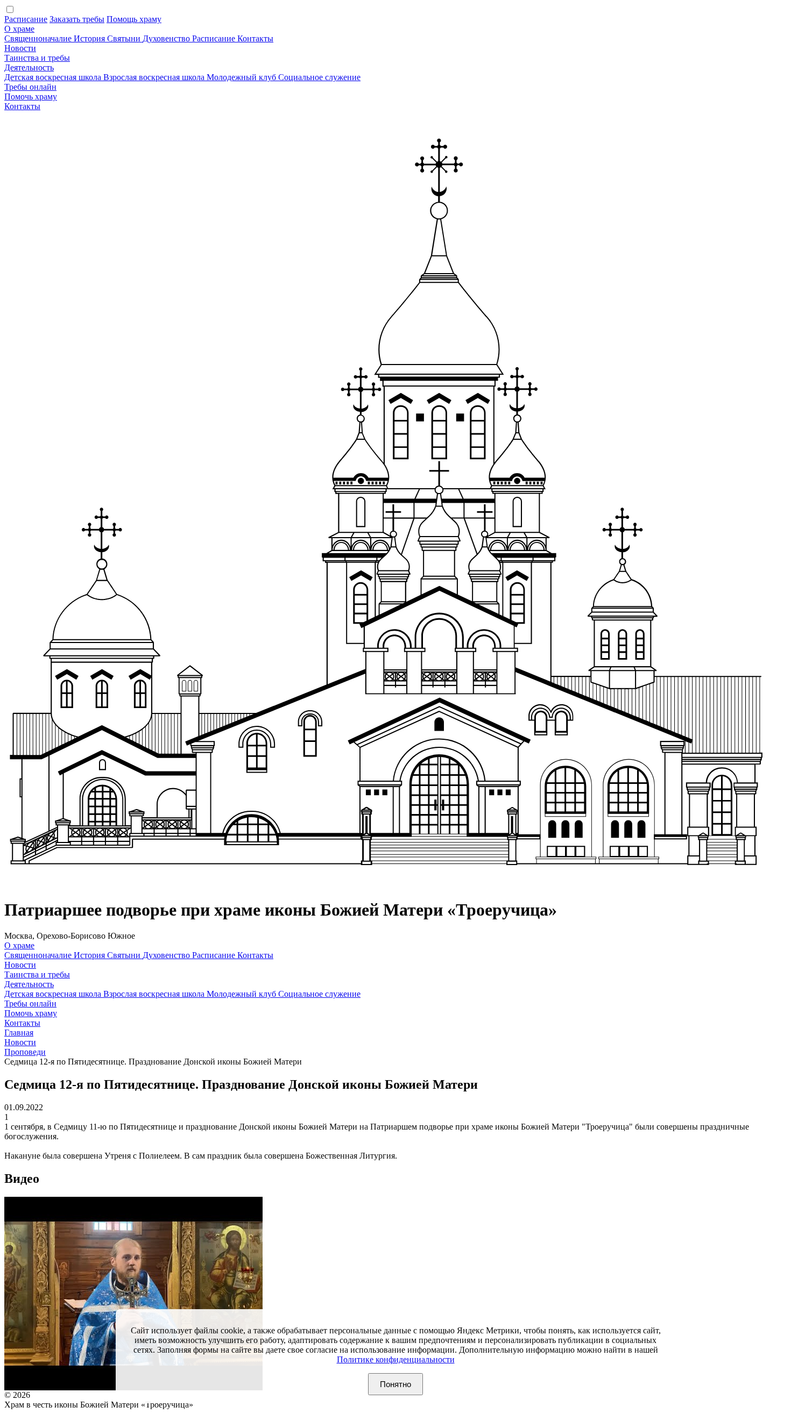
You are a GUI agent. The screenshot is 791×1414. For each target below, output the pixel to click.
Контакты (255, 38)
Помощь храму (134, 19)
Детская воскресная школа (53, 77)
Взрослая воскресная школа (155, 77)
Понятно (395, 1384)
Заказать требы (77, 19)
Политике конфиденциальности (396, 1359)
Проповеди (25, 1051)
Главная (18, 1032)
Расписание (25, 19)
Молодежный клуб (242, 77)
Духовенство (167, 38)
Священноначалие (39, 38)
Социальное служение (319, 77)
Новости (20, 48)
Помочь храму (30, 96)
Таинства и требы (37, 57)
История (90, 38)
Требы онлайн (30, 86)
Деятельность (29, 67)
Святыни (125, 38)
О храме (19, 28)
